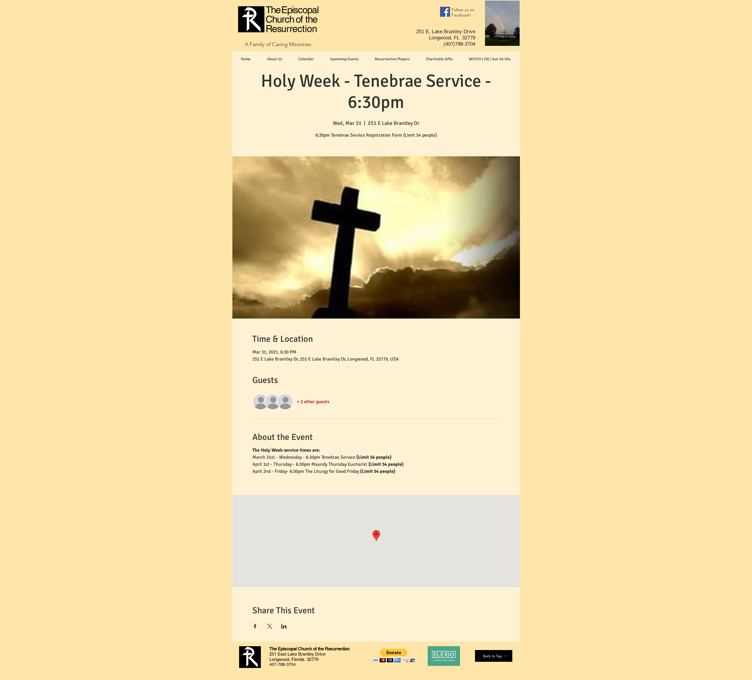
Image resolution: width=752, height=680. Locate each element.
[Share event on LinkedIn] (284, 626)
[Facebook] (445, 12)
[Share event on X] (269, 626)
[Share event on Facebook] (255, 626)
